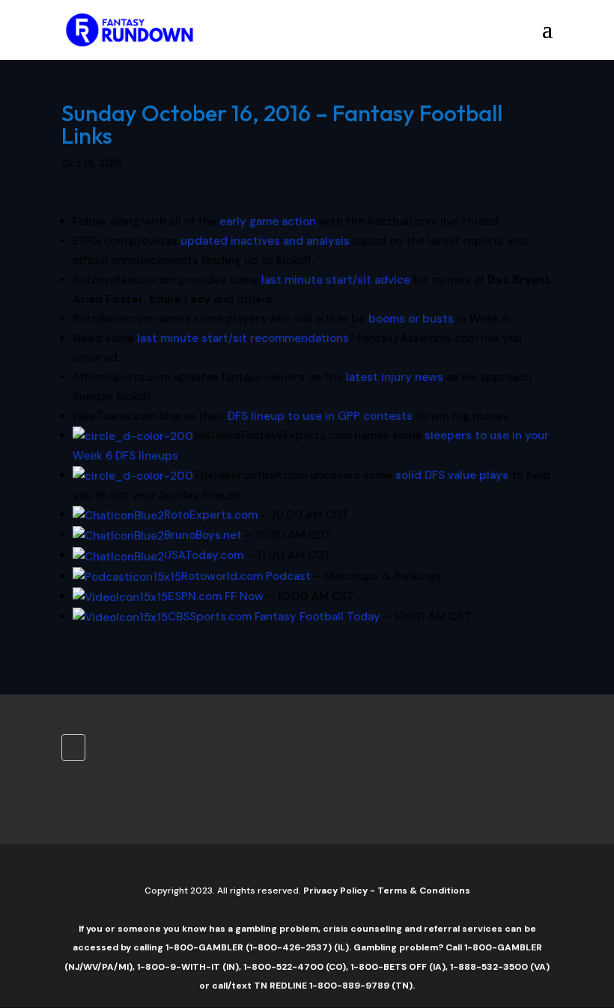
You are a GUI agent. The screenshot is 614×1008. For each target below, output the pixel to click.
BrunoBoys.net (203, 535)
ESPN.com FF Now (216, 596)
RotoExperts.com (211, 514)
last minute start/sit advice (335, 279)
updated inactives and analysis (265, 240)
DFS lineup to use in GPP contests (320, 416)
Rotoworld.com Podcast (246, 576)
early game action (267, 221)
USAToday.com (203, 555)
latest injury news (394, 377)
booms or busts (411, 318)
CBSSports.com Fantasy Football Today (274, 616)
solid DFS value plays (451, 475)
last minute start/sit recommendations (243, 338)
